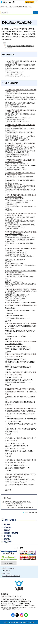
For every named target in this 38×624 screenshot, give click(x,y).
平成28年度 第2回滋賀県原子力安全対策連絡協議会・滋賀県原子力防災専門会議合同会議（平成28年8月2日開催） (20, 305)
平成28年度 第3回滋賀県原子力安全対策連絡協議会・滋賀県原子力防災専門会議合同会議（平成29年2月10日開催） (20, 291)
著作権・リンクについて (9, 568)
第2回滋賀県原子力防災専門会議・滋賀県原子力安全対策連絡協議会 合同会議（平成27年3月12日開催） (20, 391)
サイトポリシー (7, 573)
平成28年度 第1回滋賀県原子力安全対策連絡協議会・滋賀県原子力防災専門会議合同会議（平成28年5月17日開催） (20, 326)
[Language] (14, 2)
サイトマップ (6, 570)
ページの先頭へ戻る (31, 512)
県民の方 (8, 6)
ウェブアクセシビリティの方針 (11, 576)
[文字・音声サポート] (10, 2)
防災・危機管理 (18, 6)
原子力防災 (27, 6)
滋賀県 (2, 6)
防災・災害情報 (30, 2)
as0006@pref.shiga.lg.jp (25, 507)
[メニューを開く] (36, 2)
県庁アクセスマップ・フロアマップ (12, 596)
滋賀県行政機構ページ (22, 601)
